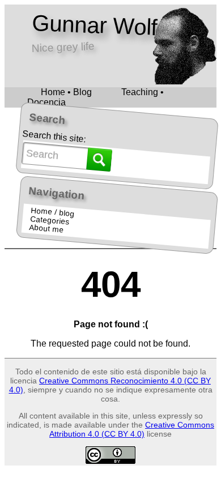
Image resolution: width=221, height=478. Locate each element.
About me (46, 228)
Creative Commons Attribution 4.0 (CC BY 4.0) (131, 429)
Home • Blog (66, 92)
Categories (49, 220)
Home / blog (52, 212)
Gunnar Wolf (94, 25)
